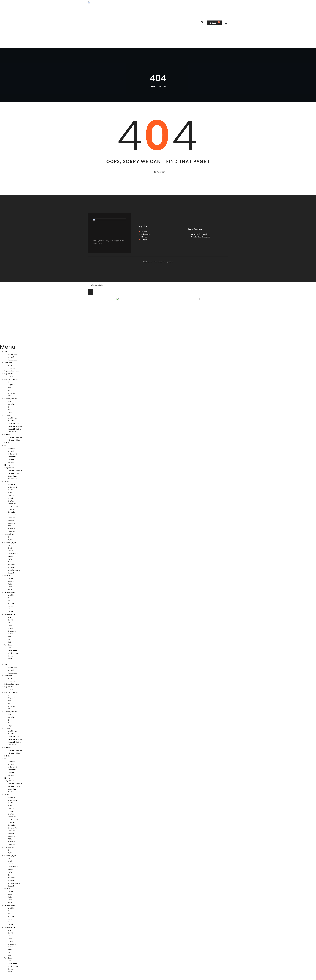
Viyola (10, 659)
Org (9, 537)
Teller (6, 481)
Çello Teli (11, 495)
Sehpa (10, 390)
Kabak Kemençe (14, 506)
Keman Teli (12, 512)
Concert (11, 578)
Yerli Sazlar (8, 645)
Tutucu (10, 636)
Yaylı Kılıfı (11, 462)
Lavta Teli (11, 520)
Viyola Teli (11, 531)
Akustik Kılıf (12, 448)
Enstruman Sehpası (15, 470)
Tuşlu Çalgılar (9, 534)
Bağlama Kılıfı (12, 454)
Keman (10, 656)
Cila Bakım (11, 404)
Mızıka (10, 559)
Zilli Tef (10, 612)
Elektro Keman (13, 650)
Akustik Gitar (12, 418)
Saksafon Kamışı (14, 570)
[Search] (90, 292)
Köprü (10, 625)
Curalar (10, 376)
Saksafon (11, 567)
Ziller (9, 396)
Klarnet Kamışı (13, 553)
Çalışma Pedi (12, 385)
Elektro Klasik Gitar (15, 429)
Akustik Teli (12, 484)
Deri (9, 387)
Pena (9, 409)
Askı (9, 401)
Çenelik (10, 620)
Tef (9, 609)
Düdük (10, 365)
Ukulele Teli (12, 529)
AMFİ (6, 351)
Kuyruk (10, 628)
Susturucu (11, 393)
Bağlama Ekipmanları (11, 371)
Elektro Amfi (12, 360)
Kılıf (5, 445)
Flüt (9, 545)
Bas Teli (10, 490)
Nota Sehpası (12, 476)
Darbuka (11, 603)
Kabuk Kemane (13, 653)
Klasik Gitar (12, 432)
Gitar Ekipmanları (10, 399)
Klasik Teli (11, 517)
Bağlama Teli (12, 487)
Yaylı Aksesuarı (9, 614)
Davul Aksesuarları (11, 379)
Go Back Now (159, 172)
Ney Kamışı (12, 564)
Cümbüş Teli (12, 498)
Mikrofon (7, 465)
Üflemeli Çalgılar (10, 542)
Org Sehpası (12, 479)
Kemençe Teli (12, 515)
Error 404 (162, 86)
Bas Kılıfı (11, 451)
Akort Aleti (8, 362)
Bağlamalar (8, 374)
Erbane (10, 606)
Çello (9, 647)
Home (153, 86)
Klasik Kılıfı (11, 459)
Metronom (11, 368)
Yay (9, 639)
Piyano (10, 540)
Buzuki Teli (11, 492)
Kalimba (7, 443)
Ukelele (7, 576)
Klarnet (10, 551)
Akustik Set (12, 595)
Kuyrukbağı (12, 631)
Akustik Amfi (12, 354)
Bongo (10, 600)
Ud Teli (10, 526)
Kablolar (7, 434)
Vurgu (10, 412)
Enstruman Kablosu (15, 437)
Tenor (10, 587)
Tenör (10, 584)
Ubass (10, 589)
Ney (9, 562)
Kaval (10, 548)
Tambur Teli (12, 523)
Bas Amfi (11, 357)
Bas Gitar (11, 421)
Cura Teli (11, 501)
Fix (9, 623)
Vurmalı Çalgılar (10, 592)
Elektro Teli (12, 504)
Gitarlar (7, 415)
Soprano (11, 581)
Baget (10, 382)
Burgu (10, 617)
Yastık (10, 642)
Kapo (9, 407)
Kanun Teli (11, 509)
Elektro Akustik (13, 423)
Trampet (11, 573)
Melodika (11, 556)
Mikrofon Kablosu (14, 440)
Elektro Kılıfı (12, 457)
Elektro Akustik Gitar (15, 426)
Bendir (10, 598)
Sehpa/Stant (9, 468)
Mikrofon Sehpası (14, 473)
